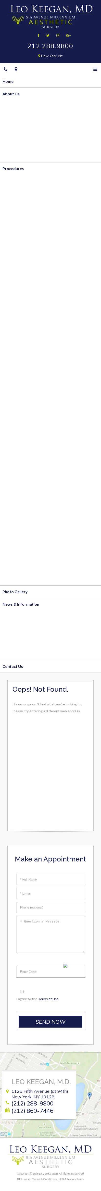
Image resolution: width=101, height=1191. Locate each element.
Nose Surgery (14, 479)
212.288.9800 (50, 46)
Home (7, 81)
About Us (11, 93)
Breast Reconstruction (23, 342)
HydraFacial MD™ (18, 554)
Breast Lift (12, 267)
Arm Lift (10, 230)
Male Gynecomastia (20, 330)
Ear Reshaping (15, 492)
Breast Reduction (18, 280)
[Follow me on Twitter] (46, 35)
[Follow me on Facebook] (36, 35)
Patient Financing (18, 641)
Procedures (13, 168)
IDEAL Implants (16, 305)
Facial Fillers (13, 529)
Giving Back (13, 143)
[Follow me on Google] (67, 35)
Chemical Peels (16, 541)
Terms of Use (48, 999)
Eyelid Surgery (15, 467)
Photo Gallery (15, 591)
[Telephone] (5, 69)
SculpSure (11, 243)
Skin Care (11, 579)
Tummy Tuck (14, 205)
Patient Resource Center (24, 653)
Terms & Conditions (44, 1179)
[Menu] (95, 69)
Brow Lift (11, 454)
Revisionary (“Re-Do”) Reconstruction (36, 392)
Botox (8, 516)
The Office (12, 131)
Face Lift (10, 442)
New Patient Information (25, 628)
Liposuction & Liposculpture (28, 193)
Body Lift (11, 218)
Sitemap (25, 1179)
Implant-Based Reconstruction (30, 367)
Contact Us (12, 666)
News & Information (20, 604)
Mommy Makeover (19, 317)
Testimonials (14, 156)
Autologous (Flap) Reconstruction (33, 354)
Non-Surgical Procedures (25, 504)
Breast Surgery (16, 255)
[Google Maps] (16, 69)
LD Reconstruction (19, 404)
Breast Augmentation (22, 292)
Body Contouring (18, 180)
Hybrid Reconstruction (23, 379)
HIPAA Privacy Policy (71, 1179)
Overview (11, 106)
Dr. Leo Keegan (16, 118)
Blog (6, 616)
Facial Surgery (15, 429)
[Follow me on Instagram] (56, 35)
